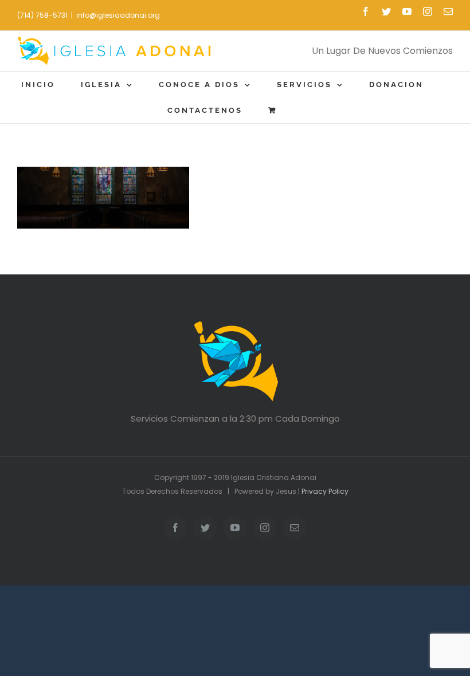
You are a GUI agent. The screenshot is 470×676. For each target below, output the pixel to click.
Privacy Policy (324, 491)
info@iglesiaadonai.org (118, 15)
